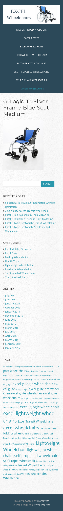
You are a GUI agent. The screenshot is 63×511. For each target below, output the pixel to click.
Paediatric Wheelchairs (31, 63)
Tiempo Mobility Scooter (46, 461)
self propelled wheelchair (35, 455)
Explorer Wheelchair (48, 429)
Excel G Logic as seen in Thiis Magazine (27, 214)
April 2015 (11, 335)
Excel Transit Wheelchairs (35, 421)
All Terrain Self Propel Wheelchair (17, 367)
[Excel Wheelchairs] (31, 18)
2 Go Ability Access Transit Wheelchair (26, 210)
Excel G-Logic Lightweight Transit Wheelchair (30, 223)
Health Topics (12, 261)
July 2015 (10, 331)
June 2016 (10, 319)
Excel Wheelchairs (31, 46)
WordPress (43, 500)
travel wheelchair (20, 470)
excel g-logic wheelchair (32, 383)
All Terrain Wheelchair (42, 367)
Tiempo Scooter (10, 465)
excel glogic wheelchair (39, 406)
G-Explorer (34, 434)
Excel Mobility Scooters (18, 249)
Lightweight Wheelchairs (31, 55)
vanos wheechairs (34, 474)
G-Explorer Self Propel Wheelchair (37, 438)
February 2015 (13, 343)
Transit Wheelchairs (31, 88)
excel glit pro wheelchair (31, 398)
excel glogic (18, 402)
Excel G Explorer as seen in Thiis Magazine (29, 219)
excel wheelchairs (21, 428)
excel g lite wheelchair (26, 393)
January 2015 (12, 348)
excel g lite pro (22, 389)
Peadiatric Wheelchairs (18, 269)
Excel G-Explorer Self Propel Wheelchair (39, 379)
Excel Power (31, 38)
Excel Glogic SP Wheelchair (35, 402)
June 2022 (10, 299)
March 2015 (11, 339)
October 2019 (12, 307)
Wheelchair (11, 478)
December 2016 (14, 315)
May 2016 (10, 323)
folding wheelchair (16, 433)
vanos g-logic (34, 470)
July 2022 (10, 295)
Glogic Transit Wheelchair (24, 444)
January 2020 (12, 303)
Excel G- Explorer (38, 371)
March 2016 (11, 327)
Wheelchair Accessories (31, 80)
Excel (28, 371)
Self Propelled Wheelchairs (31, 71)
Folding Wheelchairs (16, 257)
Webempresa (42, 504)
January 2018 (12, 311)
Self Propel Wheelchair (19, 461)
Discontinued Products (31, 29)
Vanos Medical (14, 474)
